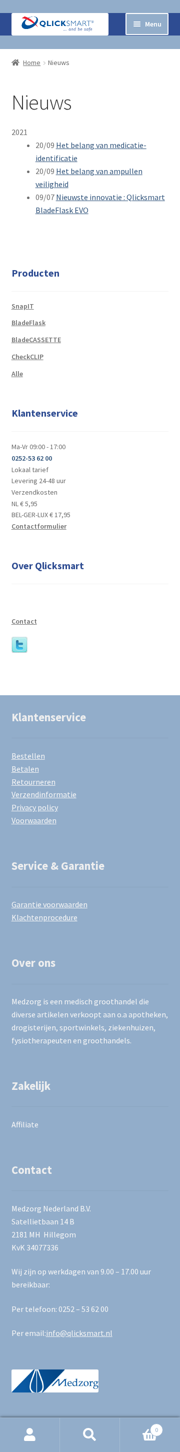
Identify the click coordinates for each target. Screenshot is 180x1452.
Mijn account (30, 1435)
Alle (17, 373)
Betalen (25, 769)
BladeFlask (29, 322)
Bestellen (28, 756)
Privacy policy (35, 807)
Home (31, 62)
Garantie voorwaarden (50, 904)
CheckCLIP (28, 356)
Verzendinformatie (44, 794)
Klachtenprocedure (45, 917)
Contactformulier (39, 526)
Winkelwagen (139, 1426)
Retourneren (34, 782)
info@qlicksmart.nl (79, 1333)
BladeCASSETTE (36, 339)
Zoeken (90, 1435)
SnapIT (23, 306)
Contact (24, 621)
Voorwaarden (34, 820)
